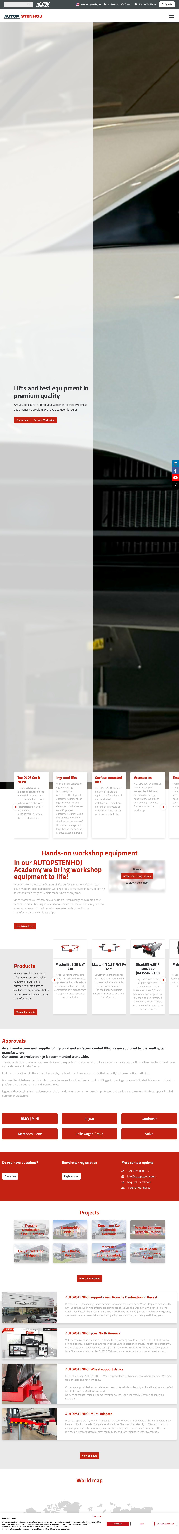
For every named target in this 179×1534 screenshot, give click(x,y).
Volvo (149, 1133)
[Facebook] (175, 470)
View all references (89, 1278)
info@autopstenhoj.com (141, 1176)
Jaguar (89, 1118)
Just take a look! (24, 926)
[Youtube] (175, 477)
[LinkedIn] (175, 463)
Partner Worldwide (147, 4)
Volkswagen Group (89, 1133)
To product (70, 979)
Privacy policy (97, 1516)
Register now (71, 1176)
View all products (25, 1012)
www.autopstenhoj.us (90, 4)
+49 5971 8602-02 (138, 1171)
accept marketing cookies (137, 876)
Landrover (149, 1118)
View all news (89, 1456)
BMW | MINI (30, 1118)
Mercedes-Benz (30, 1133)
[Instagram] (175, 484)
